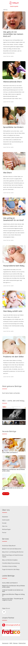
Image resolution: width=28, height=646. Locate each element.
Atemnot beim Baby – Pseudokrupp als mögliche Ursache (12, 599)
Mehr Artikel (6, 493)
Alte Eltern (7, 173)
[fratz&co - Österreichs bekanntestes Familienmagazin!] (11, 636)
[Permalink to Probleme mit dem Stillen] (14, 353)
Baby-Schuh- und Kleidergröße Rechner (12, 552)
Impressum (5, 643)
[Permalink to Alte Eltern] (14, 169)
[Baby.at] (14, 2)
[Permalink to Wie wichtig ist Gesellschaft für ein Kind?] (14, 215)
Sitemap (15, 643)
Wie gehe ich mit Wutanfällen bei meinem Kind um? (13, 34)
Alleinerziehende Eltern (12, 82)
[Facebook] (4, 612)
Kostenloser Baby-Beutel (8, 545)
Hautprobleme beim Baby (13, 266)
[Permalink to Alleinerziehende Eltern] (14, 79)
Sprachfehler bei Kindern (13, 127)
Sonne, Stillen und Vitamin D (10, 452)
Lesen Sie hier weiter (8, 56)
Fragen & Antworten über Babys (10, 569)
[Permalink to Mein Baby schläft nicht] (14, 308)
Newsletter (5, 517)
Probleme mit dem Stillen (13, 356)
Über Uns (4, 526)
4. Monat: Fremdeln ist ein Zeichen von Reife (12, 488)
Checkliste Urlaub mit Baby (9, 566)
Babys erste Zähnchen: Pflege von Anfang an (13, 595)
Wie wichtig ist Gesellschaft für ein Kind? (13, 219)
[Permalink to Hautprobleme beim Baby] (14, 262)
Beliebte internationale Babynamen (11, 549)
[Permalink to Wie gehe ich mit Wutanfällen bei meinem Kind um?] (14, 29)
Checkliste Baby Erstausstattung (11, 563)
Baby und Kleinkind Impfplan (10, 560)
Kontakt (4, 523)
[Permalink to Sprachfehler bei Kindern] (14, 124)
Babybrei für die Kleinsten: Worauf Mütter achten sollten (13, 470)
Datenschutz (22, 643)
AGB (11, 643)
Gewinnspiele (14, 6)
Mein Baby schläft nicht (12, 311)
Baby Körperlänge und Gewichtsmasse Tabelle (12, 556)
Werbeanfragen (6, 529)
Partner (4, 532)
